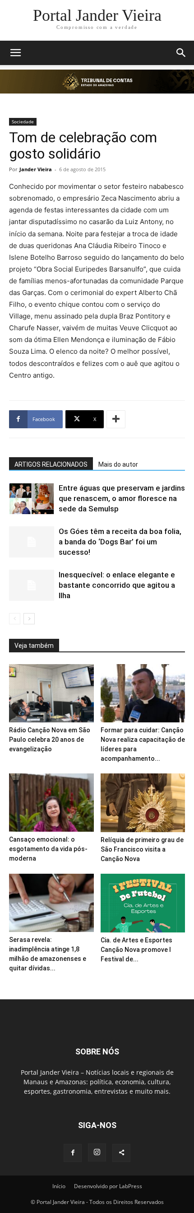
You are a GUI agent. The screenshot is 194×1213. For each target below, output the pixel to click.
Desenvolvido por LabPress (108, 1186)
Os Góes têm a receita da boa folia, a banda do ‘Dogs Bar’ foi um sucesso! (120, 542)
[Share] (121, 1153)
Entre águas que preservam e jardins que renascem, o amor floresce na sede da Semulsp (122, 498)
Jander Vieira (35, 169)
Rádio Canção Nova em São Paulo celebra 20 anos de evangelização (49, 739)
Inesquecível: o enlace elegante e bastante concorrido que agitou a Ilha (117, 585)
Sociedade (23, 121)
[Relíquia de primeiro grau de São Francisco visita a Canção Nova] (143, 802)
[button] (15, 53)
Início (58, 1186)
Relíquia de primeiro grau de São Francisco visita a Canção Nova (142, 849)
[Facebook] (73, 1153)
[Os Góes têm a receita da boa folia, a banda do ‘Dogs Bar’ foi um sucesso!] (31, 541)
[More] (115, 419)
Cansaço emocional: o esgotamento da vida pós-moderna (48, 849)
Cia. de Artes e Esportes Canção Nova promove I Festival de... (136, 950)
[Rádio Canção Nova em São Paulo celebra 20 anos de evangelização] (51, 693)
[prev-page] (14, 618)
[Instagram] (97, 1152)
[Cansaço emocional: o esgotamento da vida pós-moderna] (51, 802)
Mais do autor (118, 464)
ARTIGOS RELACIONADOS (51, 464)
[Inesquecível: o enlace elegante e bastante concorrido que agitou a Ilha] (31, 585)
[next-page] (29, 618)
